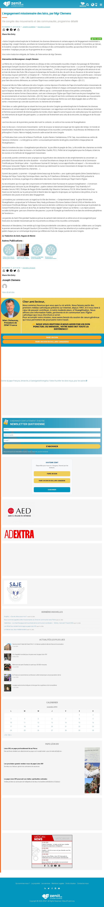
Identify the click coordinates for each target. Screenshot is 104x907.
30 (93, 730)
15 (79, 722)
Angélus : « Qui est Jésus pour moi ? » (16, 616)
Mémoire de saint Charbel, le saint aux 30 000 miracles (29, 665)
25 (24, 730)
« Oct (5, 735)
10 (11, 722)
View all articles (8, 292)
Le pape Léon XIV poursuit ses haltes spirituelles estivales (25, 779)
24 (11, 730)
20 (52, 726)
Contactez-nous (83, 883)
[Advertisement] (52, 364)
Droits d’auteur (71, 883)
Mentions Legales (58, 883)
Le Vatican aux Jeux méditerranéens (15, 629)
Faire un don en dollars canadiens (52, 342)
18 (24, 726)
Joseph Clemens (29, 27)
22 (79, 726)
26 (38, 730)
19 (38, 726)
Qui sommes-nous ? (23, 883)
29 (79, 730)
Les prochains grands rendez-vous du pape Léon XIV (23, 764)
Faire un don (52, 337)
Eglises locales (44, 27)
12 (38, 722)
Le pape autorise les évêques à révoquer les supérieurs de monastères (34, 685)
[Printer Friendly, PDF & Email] (96, 39)
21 (66, 726)
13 (52, 722)
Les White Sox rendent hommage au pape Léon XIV (20, 626)
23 (93, 726)
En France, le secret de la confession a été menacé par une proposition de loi (36, 675)
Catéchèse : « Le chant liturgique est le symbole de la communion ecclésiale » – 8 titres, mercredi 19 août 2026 (38, 623)
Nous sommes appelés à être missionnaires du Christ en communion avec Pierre (30, 620)
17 (11, 726)
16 (93, 722)
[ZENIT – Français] (29, 4)
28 (66, 730)
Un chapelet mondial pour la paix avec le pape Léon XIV (29, 654)
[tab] (42, 838)
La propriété (35, 883)
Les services (45, 883)
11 (24, 722)
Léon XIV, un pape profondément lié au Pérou (20, 748)
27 (52, 730)
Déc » (9, 735)
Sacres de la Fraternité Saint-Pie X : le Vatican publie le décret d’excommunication (38, 644)
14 (66, 722)
